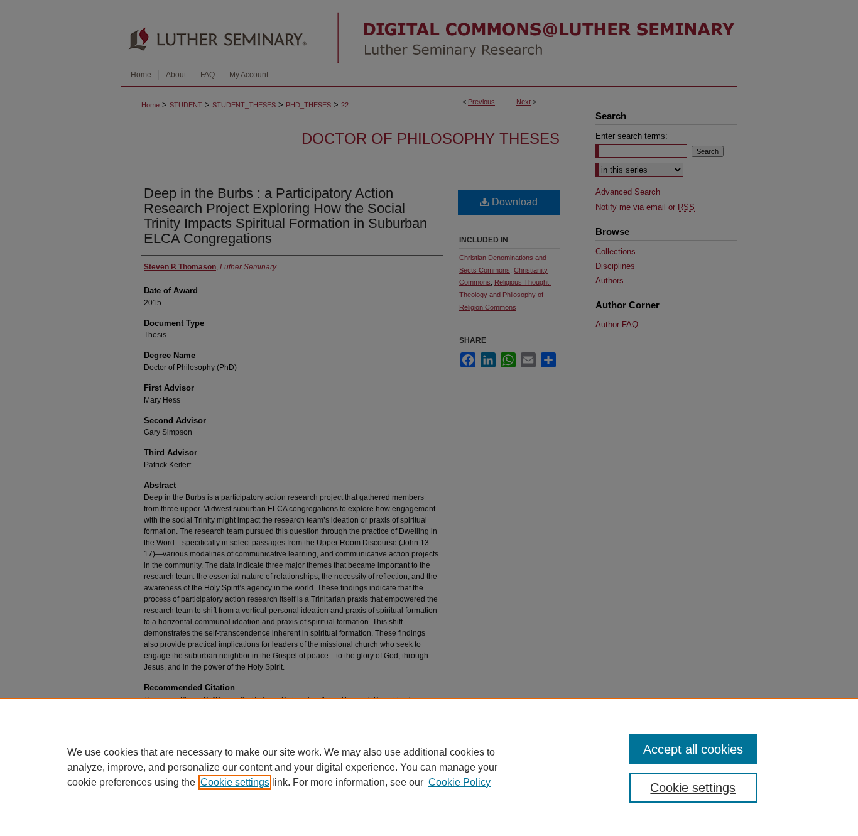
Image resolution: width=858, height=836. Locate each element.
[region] (429, 767)
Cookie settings (234, 782)
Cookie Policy (459, 782)
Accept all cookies (693, 749)
